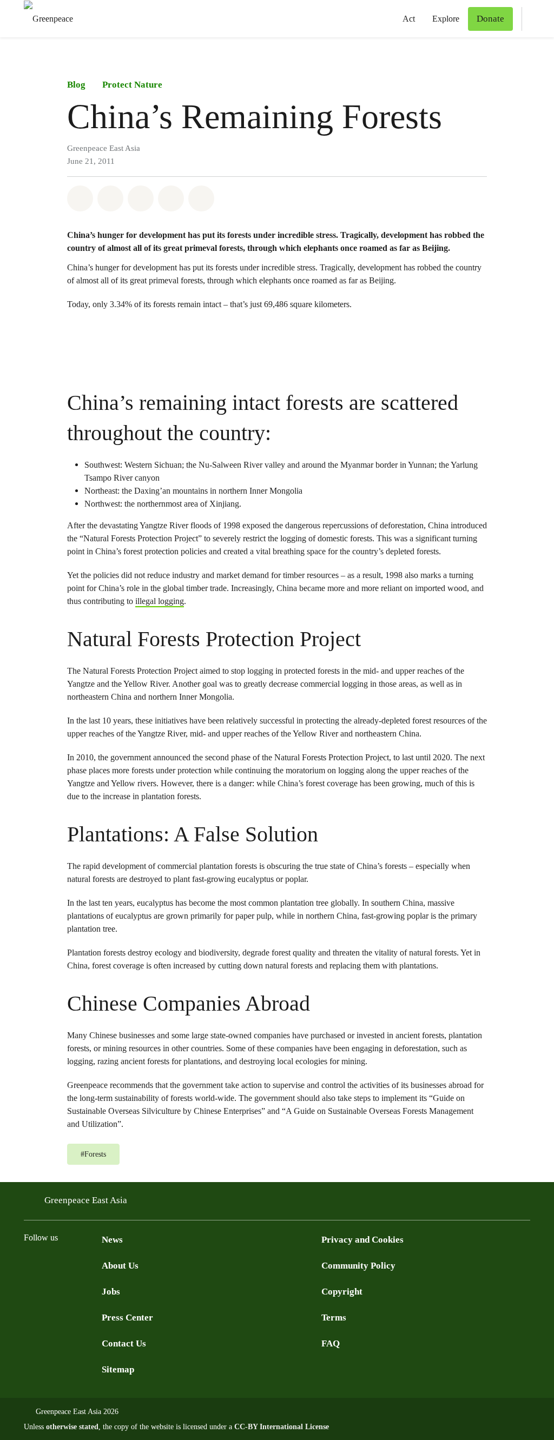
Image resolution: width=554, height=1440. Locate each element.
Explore (445, 18)
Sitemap (118, 1369)
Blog (76, 84)
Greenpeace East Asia (85, 1200)
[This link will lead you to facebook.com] (30, 1265)
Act (409, 18)
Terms (333, 1317)
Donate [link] (490, 19)
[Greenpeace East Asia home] (45, 18)
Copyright (341, 1291)
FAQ (330, 1343)
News (112, 1240)
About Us (120, 1265)
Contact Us (124, 1343)
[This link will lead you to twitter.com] (51, 1265)
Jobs (111, 1291)
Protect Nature (132, 84)
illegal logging (159, 601)
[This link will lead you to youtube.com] (73, 1265)
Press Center (127, 1317)
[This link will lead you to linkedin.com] (95, 1265)
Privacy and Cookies (362, 1240)
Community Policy (358, 1265)
